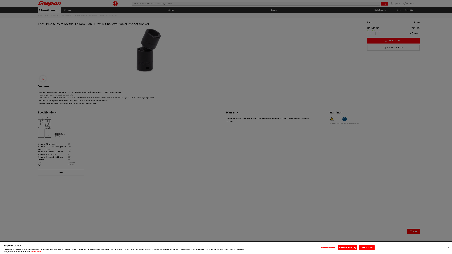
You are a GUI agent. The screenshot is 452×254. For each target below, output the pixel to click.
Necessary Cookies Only (347, 248)
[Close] (448, 247)
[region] (226, 248)
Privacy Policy (36, 251)
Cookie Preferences (328, 248)
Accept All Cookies (367, 248)
